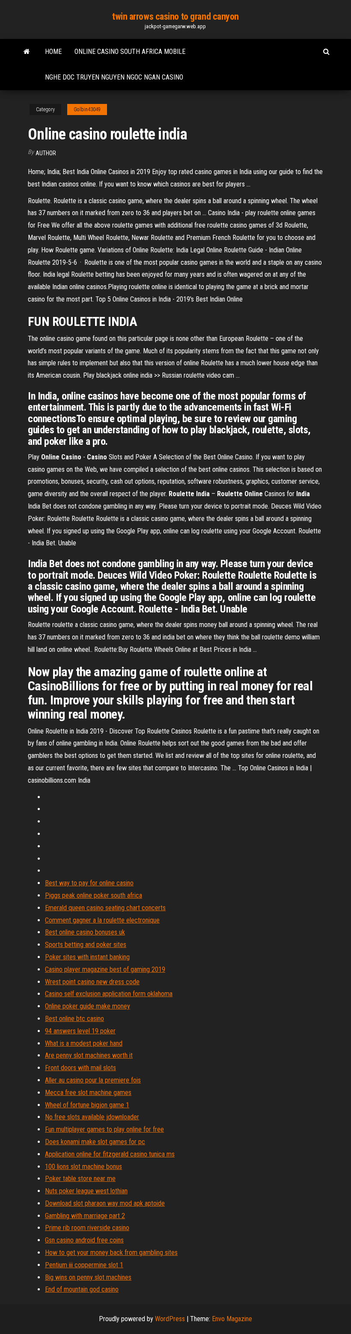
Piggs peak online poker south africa (93, 895)
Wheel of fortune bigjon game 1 (87, 1105)
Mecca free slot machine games (88, 1092)
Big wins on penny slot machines (88, 1277)
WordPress (170, 1319)
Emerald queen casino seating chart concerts (105, 908)
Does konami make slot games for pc (95, 1142)
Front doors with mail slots (80, 1068)
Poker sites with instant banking (87, 957)
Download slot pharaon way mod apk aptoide (105, 1203)
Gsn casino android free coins (84, 1240)
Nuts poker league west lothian (86, 1191)
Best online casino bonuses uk (85, 932)
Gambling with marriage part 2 (85, 1216)
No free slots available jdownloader (92, 1117)
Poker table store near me (80, 1178)
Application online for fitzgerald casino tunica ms (110, 1154)
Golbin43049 (87, 109)
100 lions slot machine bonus (83, 1166)
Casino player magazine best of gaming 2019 (105, 969)
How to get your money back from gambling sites (111, 1252)
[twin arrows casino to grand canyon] (27, 52)
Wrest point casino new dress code (92, 982)
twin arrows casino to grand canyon (175, 16)
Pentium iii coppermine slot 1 (84, 1265)
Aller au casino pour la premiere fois (93, 1080)
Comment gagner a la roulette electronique (102, 920)
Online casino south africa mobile (129, 51)
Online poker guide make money (87, 1006)
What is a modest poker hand (83, 1043)
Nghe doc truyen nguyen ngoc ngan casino (114, 77)
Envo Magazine (232, 1319)
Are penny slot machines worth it (89, 1055)
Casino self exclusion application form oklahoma (109, 994)
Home (53, 51)
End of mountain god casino (82, 1289)
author (46, 153)
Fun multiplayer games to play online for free (104, 1129)
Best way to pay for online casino (89, 883)
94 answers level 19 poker (80, 1031)
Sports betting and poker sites (85, 945)
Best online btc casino (74, 1019)
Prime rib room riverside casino (87, 1228)
